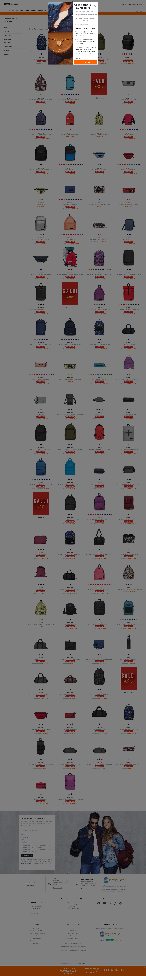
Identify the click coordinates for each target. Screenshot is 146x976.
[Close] (95, 6)
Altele (93, 28)
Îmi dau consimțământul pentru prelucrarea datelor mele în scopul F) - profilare (85, 41)
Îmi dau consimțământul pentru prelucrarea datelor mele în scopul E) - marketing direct (85, 33)
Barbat (78, 28)
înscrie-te (85, 62)
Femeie (86, 28)
